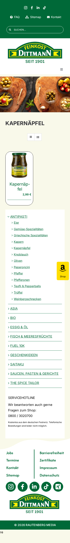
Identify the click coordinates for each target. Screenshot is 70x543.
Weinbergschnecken (27, 299)
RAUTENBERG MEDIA (41, 525)
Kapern (19, 242)
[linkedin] (38, 7)
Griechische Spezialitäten (31, 235)
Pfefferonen (22, 280)
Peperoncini (22, 267)
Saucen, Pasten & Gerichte (34, 373)
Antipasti (18, 216)
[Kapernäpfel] (19, 165)
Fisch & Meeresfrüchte (31, 336)
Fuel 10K (17, 346)
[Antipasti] (35, 94)
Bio (13, 318)
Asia (14, 308)
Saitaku (17, 364)
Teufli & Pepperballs (27, 286)
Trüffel (18, 292)
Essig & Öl (19, 327)
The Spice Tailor (24, 383)
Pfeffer (18, 273)
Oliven (18, 260)
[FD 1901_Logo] (35, 42)
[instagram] (25, 7)
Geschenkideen (24, 355)
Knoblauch (21, 254)
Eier (16, 222)
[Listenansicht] (37, 137)
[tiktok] (44, 7)
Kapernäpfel (20, 186)
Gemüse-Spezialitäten (28, 229)
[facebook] (32, 7)
